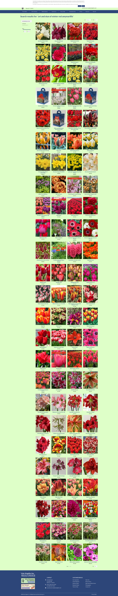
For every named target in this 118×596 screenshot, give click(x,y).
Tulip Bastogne (43, 282)
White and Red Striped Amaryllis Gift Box (59, 129)
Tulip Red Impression (43, 83)
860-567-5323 (52, 585)
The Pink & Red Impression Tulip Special (74, 106)
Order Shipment (76, 581)
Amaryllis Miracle (43, 454)
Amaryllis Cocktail (90, 412)
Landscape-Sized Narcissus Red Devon (74, 84)
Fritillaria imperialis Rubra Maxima (58, 261)
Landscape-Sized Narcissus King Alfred (74, 172)
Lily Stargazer (59, 389)
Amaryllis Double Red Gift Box (90, 105)
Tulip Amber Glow (58, 497)
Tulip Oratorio (43, 368)
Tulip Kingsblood (42, 347)
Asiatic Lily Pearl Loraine (43, 475)
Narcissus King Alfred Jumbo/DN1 (42, 172)
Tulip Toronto (90, 368)
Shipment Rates (76, 585)
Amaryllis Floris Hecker (90, 433)
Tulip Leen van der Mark (59, 347)
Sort (85, 19)
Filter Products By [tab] (26, 21)
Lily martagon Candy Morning (74, 194)
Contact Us (88, 586)
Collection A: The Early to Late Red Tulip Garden (74, 129)
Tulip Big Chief (59, 282)
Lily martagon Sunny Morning (43, 150)
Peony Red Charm (59, 62)
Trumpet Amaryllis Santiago (59, 475)
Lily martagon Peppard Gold (90, 194)
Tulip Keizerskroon (90, 326)
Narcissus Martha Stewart (90, 171)
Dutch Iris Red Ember (90, 83)
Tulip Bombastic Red (74, 41)
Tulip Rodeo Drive (74, 215)
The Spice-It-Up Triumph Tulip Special (43, 216)
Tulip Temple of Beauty (74, 368)
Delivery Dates (76, 583)
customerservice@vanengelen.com (89, 8)
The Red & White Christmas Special (59, 106)
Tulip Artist (58, 150)
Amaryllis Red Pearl (59, 41)
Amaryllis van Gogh (43, 562)
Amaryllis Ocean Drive (74, 540)
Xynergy (41, 594)
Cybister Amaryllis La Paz (74, 433)
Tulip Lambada (43, 497)
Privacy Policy (94, 594)
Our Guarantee (76, 579)
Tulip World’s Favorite (74, 454)
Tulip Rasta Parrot (59, 562)
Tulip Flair (43, 326)
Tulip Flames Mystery (90, 497)
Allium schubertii (58, 237)
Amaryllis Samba (90, 454)
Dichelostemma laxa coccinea (43, 260)
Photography (88, 585)
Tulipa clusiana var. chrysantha (58, 303)
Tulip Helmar (58, 454)
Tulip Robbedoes (42, 540)
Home (21, 14)
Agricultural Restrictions (91, 583)
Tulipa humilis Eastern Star (74, 326)
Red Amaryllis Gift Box (43, 105)
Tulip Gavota (58, 326)
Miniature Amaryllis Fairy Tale (59, 412)
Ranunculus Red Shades (90, 62)
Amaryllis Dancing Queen (43, 412)
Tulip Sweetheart (90, 150)
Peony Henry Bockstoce (90, 215)
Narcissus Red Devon (43, 62)
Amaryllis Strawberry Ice (90, 540)
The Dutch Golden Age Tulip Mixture (90, 519)
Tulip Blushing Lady (75, 282)
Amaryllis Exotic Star (90, 389)
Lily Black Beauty (74, 389)
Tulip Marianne (75, 497)
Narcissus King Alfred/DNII (58, 171)
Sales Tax (87, 579)
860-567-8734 (53, 584)
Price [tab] (23, 28)
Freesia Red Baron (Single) (58, 83)
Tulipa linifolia (75, 347)
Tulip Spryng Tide (43, 237)
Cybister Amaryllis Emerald (58, 433)
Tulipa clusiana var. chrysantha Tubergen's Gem (74, 304)
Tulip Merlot (58, 215)
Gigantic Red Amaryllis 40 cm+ (43, 128)
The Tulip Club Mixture (58, 518)
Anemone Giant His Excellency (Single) (74, 238)
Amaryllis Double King (43, 518)
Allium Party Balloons (42, 194)
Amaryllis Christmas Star (74, 412)
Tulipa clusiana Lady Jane (43, 303)
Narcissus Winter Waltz (43, 41)
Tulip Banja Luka (90, 260)
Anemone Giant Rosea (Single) (90, 562)
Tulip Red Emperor (74, 62)
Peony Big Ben (75, 518)
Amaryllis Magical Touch (75, 475)
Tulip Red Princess (90, 41)
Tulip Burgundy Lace (90, 282)
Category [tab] (24, 23)
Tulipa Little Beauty (90, 347)
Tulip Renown (59, 368)
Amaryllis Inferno (90, 475)
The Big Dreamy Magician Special (43, 390)
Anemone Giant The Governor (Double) (90, 238)
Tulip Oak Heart (58, 194)
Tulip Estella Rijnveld (90, 303)
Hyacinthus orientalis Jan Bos (75, 260)
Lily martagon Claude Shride (90, 128)
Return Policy (88, 581)
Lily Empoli (59, 540)
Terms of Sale (75, 586)
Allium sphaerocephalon (75, 562)
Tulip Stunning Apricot (74, 150)
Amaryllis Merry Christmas (42, 433)
